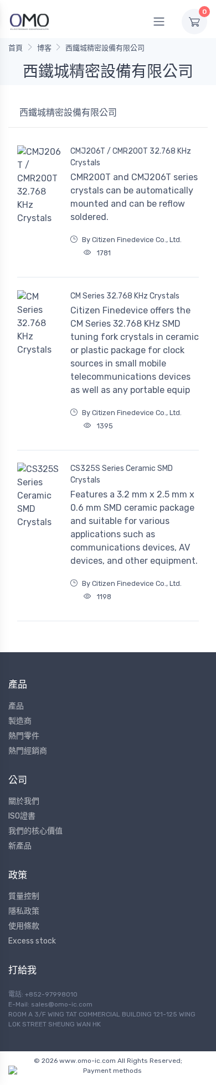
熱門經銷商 (27, 751)
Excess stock (32, 941)
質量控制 (23, 896)
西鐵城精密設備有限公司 (105, 48)
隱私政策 (23, 911)
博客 (44, 48)
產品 (16, 706)
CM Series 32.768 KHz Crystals (124, 296)
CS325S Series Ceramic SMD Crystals (121, 474)
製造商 (20, 721)
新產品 (20, 846)
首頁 (15, 48)
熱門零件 (23, 736)
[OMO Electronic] (29, 21)
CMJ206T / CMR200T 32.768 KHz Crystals (130, 156)
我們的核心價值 (35, 831)
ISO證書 (21, 816)
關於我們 (23, 801)
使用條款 (23, 926)
